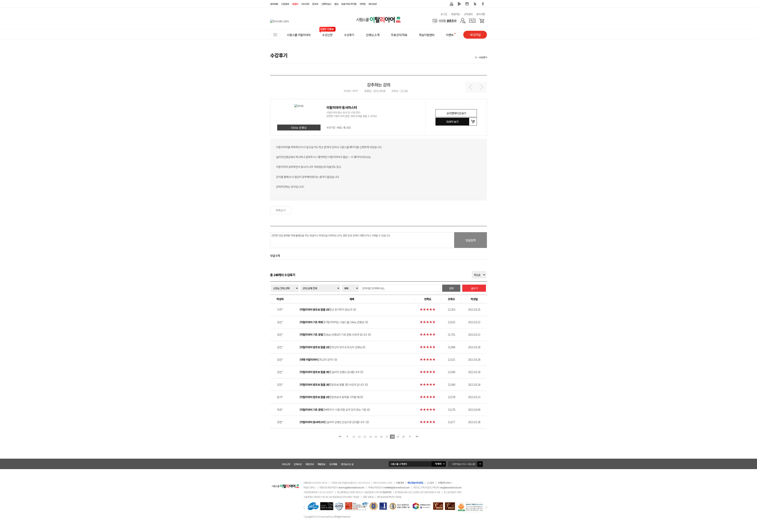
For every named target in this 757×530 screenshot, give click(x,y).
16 (381, 436)
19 (398, 436)
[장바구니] (481, 21)
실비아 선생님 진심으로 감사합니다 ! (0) (334, 422)
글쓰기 (474, 288)
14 (370, 436)
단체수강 (298, 464)
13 (365, 436)
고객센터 (468, 14)
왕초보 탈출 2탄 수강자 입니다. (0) (334, 385)
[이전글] (470, 87)
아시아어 (305, 4)
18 (392, 436)
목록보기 (281, 210)
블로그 (475, 4)
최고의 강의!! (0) (318, 359)
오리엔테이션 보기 (456, 113)
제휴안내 (309, 464)
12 (359, 436)
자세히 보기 (452, 122)
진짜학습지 (326, 4)
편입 (336, 4)
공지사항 (480, 14)
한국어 (315, 4)
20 (403, 436)
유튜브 (451, 4)
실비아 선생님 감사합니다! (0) (331, 372)
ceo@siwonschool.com (450, 487)
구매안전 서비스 (445, 482)
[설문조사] (444, 21)
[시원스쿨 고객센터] (417, 464)
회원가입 (455, 14)
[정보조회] (386, 492)
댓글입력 (470, 240)
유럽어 (295, 4)
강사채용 (333, 464)
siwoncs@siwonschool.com (351, 487)
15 (376, 436)
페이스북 (483, 4)
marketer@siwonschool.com (396, 487)
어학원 (362, 4)
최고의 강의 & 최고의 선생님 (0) (332, 347)
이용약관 (400, 482)
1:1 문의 (430, 482)
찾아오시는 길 (347, 464)
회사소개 (286, 464)
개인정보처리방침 (415, 482)
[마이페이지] (463, 21)
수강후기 (483, 57)
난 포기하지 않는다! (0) (328, 309)
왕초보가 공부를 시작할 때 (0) (331, 397)
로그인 (444, 14)
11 (353, 436)
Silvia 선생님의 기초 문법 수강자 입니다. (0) (335, 334)
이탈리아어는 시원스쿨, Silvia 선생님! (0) (334, 322)
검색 (451, 288)
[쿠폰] (472, 21)
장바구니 (473, 122)
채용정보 (321, 464)
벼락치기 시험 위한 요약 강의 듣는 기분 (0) (335, 410)
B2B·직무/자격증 (348, 4)
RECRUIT (373, 4)
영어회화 (274, 4)
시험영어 (285, 4)
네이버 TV (459, 4)
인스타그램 (467, 4)
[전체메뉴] (275, 35)
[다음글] (481, 87)
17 (387, 436)
